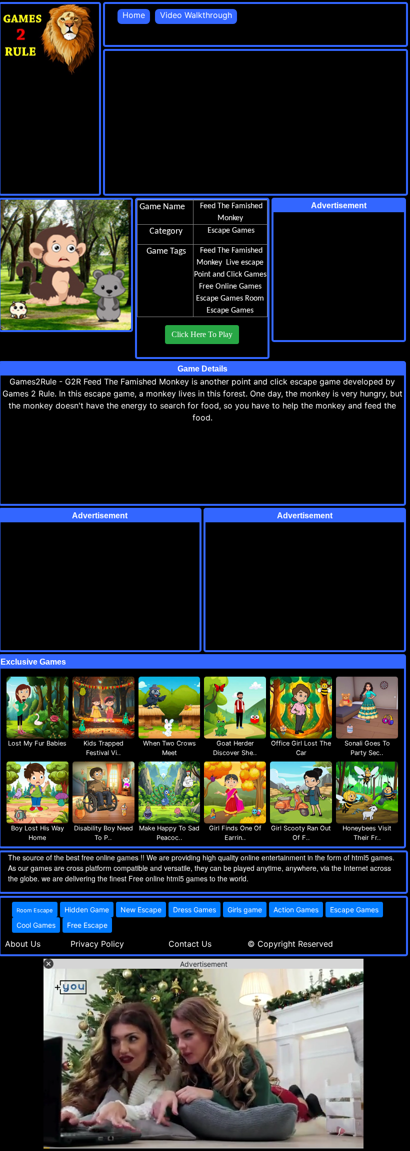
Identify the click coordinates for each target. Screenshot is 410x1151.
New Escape (141, 909)
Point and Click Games (230, 275)
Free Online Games (230, 287)
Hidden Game (86, 909)
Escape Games (219, 299)
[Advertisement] (257, 121)
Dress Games (194, 909)
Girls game (245, 909)
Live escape (245, 263)
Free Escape (87, 925)
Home (133, 15)
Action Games (296, 909)
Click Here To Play (202, 334)
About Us (22, 944)
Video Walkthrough (196, 15)
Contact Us (190, 944)
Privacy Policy (97, 944)
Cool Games (36, 925)
